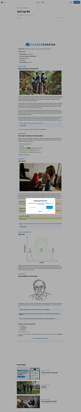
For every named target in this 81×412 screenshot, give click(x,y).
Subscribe (49, 207)
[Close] (53, 199)
